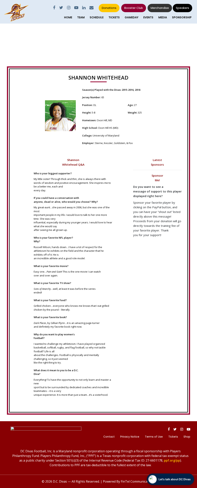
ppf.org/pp (172, 460)
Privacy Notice (129, 437)
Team (81, 17)
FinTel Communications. (138, 481)
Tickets (114, 17)
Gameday (131, 17)
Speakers (182, 8)
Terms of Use (154, 437)
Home (68, 17)
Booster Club (133, 8)
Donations (109, 8)
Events (148, 17)
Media (162, 17)
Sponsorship (182, 17)
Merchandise (160, 8)
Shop (187, 437)
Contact (109, 437)
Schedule (97, 17)
